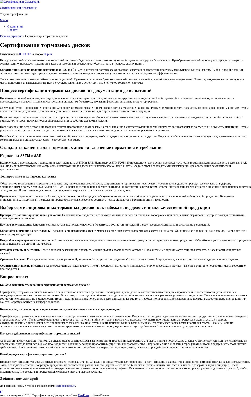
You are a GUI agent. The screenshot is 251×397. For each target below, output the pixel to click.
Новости (12, 29)
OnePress (83, 395)
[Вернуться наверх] (1, 392)
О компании (15, 26)
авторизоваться (65, 385)
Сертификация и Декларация (18, 7)
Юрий (48, 54)
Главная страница (11, 36)
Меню (4, 20)
